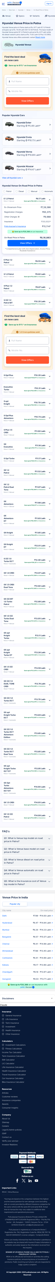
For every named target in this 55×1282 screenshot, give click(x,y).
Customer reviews (10, 1096)
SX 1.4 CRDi (9, 573)
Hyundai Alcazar (25, 166)
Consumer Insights (10, 1108)
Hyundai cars (15, 178)
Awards (5, 1104)
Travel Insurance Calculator (14, 1074)
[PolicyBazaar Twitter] (23, 1180)
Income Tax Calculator (11, 1052)
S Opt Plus (8, 375)
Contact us (6, 1137)
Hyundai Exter (24, 122)
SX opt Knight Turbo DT (8, 652)
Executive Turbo (8, 388)
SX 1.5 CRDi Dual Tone (9, 585)
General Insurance (13, 1015)
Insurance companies (11, 1100)
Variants (36, 16)
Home (4, 10)
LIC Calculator (8, 1063)
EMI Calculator (8, 1060)
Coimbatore (7, 958)
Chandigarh (7, 972)
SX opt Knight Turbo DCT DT (10, 768)
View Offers (26, 243)
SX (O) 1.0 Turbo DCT (9, 699)
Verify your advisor (10, 1141)
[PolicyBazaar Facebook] (17, 1180)
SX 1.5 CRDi (9, 802)
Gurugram (6, 979)
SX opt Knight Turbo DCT (10, 715)
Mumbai (5, 930)
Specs (21, 16)
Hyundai (20, 10)
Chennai (5, 944)
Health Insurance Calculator (14, 1071)
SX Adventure (8, 502)
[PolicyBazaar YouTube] (36, 1180)
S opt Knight (7, 402)
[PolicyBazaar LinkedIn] (30, 1180)
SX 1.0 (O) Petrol (8, 815)
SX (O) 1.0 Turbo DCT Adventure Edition (9, 733)
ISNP (4, 1133)
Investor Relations (9, 1144)
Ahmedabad (7, 951)
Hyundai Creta (24, 137)
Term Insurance (12, 1023)
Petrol (8, 191)
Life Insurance (11, 1019)
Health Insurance (12, 1030)
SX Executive (8, 445)
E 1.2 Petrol (9, 198)
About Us (6, 1118)
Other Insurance (12, 1034)
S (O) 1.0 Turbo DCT (9, 559)
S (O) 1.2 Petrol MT (8, 301)
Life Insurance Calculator (13, 1067)
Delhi (4, 916)
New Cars (12, 10)
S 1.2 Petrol (9, 274)
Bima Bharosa (13, 1192)
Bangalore (6, 937)
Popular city (15, 904)
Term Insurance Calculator (13, 1056)
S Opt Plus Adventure (8, 416)
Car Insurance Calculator (12, 1078)
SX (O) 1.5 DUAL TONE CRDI (9, 683)
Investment (10, 1026)
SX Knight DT (8, 545)
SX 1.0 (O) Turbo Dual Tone (9, 618)
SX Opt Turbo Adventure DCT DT (8, 787)
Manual (34, 191)
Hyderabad (7, 923)
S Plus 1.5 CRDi (8, 431)
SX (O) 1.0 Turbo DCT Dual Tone (9, 751)
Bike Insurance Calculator (13, 1082)
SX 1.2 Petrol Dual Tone (9, 487)
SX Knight (8, 532)
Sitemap (5, 1122)
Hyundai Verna (24, 151)
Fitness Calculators (13, 1048)
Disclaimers (8, 998)
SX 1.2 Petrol (6, 471)
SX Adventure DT (8, 518)
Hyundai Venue (23, 44)
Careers (5, 1126)
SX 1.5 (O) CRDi (8, 668)
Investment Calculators (15, 1045)
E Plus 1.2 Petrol (8, 261)
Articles (5, 1093)
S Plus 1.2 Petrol (8, 287)
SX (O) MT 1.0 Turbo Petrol (8, 601)
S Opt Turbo (9, 458)
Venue (28, 10)
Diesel (21, 191)
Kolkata (5, 965)
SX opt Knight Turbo (7, 635)
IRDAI (4, 1192)
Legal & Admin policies (12, 1130)
